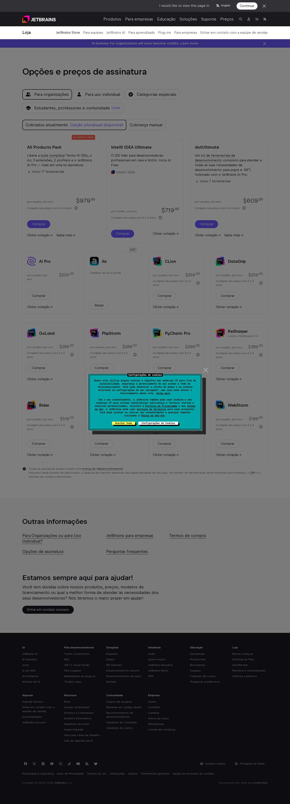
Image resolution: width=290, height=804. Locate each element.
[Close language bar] (264, 6)
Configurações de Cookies (158, 423)
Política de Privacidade (161, 406)
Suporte (208, 19)
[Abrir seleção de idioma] (264, 19)
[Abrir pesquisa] (241, 19)
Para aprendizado (141, 32)
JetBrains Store (68, 32)
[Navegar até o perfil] (249, 19)
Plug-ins (164, 32)
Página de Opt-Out (153, 415)
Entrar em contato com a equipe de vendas (234, 32)
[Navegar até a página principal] (39, 19)
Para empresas (139, 19)
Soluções (188, 19)
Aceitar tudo (123, 423)
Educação (166, 19)
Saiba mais (163, 393)
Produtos (112, 19)
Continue (247, 6)
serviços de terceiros (151, 409)
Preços (227, 19)
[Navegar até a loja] (257, 19)
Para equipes (93, 32)
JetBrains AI (115, 32)
